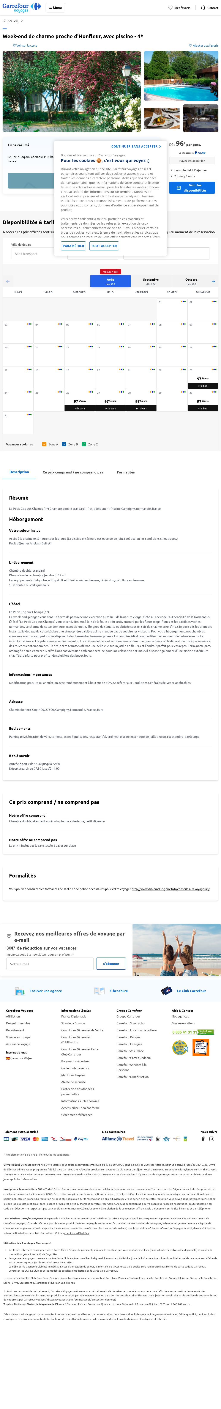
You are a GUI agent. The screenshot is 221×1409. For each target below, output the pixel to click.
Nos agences (180, 1016)
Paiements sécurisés (75, 1061)
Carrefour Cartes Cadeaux (134, 1058)
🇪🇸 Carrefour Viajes (19, 1058)
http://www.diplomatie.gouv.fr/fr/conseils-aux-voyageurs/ (171, 889)
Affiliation (13, 1016)
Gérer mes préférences (76, 1115)
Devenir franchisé (18, 1023)
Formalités (126, 472)
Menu (57, 7)
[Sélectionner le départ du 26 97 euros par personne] (80, 400)
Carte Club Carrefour (75, 1068)
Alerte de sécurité (73, 1082)
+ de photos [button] (200, 118)
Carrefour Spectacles (131, 1023)
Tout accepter (104, 246)
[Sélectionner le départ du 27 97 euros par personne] (110, 400)
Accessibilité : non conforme (80, 1108)
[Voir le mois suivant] (213, 281)
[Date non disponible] (172, 310)
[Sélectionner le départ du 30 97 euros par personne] (203, 400)
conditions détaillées (76, 1233)
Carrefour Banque (128, 1037)
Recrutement (15, 1030)
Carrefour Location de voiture (137, 1030)
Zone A (53, 444)
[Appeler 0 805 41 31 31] (193, 1032)
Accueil (13, 21)
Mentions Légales (73, 1075)
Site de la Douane (73, 1023)
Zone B (73, 444)
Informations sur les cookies (80, 1101)
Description (19, 471)
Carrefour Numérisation (133, 1077)
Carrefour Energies (129, 1044)
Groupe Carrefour (128, 1016)
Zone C (93, 444)
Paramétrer (73, 246)
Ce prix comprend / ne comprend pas (73, 472)
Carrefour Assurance (130, 1051)
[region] (110, 198)
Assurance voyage (18, 1044)
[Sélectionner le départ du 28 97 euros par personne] (141, 400)
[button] (72, 91)
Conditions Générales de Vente (82, 1030)
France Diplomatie (74, 1016)
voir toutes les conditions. (54, 1154)
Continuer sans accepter (134, 146)
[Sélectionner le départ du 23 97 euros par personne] (203, 377)
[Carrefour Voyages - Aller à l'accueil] (22, 8)
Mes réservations (183, 1023)
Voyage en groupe (18, 1037)
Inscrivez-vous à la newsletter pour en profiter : (40, 954)
